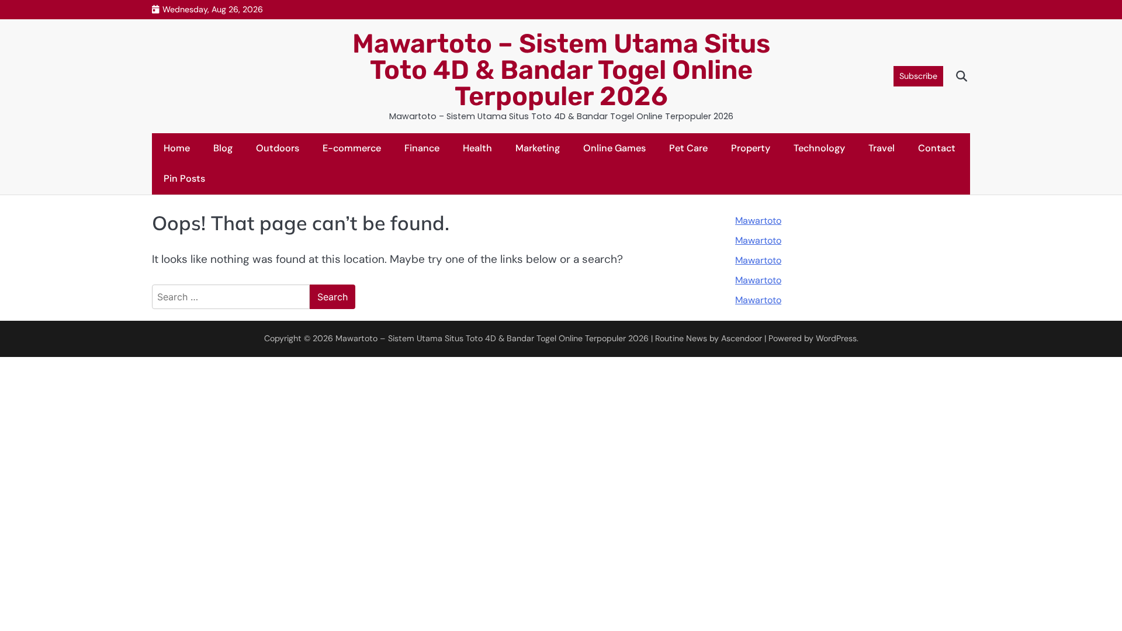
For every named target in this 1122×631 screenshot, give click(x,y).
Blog (223, 148)
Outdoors (277, 148)
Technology (819, 148)
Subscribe (918, 76)
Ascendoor (741, 338)
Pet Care (688, 148)
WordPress (836, 338)
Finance (421, 148)
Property (750, 148)
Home (177, 148)
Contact (936, 148)
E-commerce (352, 148)
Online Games (614, 148)
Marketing (537, 148)
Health (477, 148)
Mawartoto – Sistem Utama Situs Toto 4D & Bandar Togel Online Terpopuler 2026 (561, 70)
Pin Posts (184, 178)
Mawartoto (758, 220)
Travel (881, 148)
